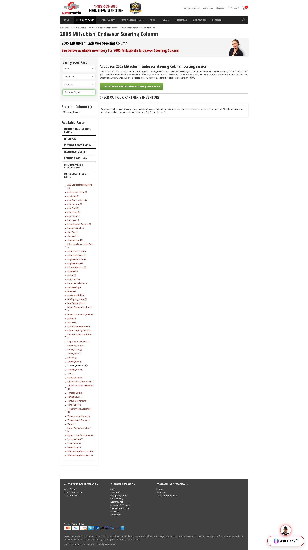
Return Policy (116, 498)
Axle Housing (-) (74, 204)
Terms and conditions (166, 495)
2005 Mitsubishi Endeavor (131, 28)
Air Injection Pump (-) (77, 192)
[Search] (243, 20)
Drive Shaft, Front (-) (76, 251)
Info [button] (164, 20)
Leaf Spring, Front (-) (77, 299)
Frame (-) (71, 275)
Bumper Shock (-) (75, 228)
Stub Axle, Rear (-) (75, 377)
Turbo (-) (71, 424)
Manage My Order (191, 8)
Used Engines (108, 20)
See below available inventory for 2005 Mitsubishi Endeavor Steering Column (120, 50)
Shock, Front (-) (74, 349)
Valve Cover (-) (74, 443)
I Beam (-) (71, 291)
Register (220, 8)
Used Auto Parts (85, 20)
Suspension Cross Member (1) (80, 387)
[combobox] (79, 68)
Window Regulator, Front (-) (80, 451)
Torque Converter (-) (77, 401)
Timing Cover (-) (75, 397)
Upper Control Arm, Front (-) (79, 430)
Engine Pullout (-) (75, 263)
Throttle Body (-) (75, 393)
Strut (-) (71, 373)
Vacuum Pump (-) (75, 439)
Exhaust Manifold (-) (76, 267)
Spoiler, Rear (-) (74, 361)
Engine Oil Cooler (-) (76, 259)
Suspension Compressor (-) (80, 381)
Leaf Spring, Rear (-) (76, 303)
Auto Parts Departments (80, 484)
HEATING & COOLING (75, 158)
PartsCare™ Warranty (120, 505)
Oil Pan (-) (71, 322)
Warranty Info (116, 502)
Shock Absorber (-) (76, 345)
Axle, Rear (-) (73, 216)
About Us (160, 492)
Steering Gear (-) (75, 369)
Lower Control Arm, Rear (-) (80, 314)
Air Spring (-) (73, 196)
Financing (181, 20)
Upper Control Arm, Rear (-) (80, 435)
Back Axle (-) (73, 220)
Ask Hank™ (115, 492)
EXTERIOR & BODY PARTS (77, 145)
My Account (233, 8)
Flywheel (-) (72, 271)
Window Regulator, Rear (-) (80, 455)
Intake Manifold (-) (75, 295)
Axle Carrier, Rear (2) (77, 200)
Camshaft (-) (73, 236)
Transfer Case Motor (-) (78, 416)
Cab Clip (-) (72, 232)
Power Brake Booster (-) (78, 326)
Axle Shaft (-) (73, 208)
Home (66, 20)
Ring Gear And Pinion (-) (78, 341)
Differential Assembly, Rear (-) (80, 246)
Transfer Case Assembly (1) (79, 410)
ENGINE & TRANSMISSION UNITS (77, 131)
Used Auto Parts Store (83, 28)
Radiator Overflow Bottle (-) (79, 336)
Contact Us (208, 8)
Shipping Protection (119, 508)
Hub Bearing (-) (74, 287)
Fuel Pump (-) (73, 279)
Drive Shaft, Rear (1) (76, 255)
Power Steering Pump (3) (79, 330)
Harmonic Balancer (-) (77, 283)
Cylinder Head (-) (75, 240)
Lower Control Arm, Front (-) (79, 309)
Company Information (171, 484)
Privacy (159, 489)
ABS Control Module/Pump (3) (80, 186)
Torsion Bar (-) (74, 405)
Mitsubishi (98, 28)
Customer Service (121, 484)
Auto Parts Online (66, 28)
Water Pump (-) (74, 447)
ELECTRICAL (70, 138)
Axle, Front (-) (73, 212)
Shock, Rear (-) (74, 353)
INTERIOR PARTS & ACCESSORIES (73, 166)
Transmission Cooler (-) (78, 420)
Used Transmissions (132, 20)
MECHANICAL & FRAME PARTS (76, 175)
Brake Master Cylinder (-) (79, 224)
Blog (152, 20)
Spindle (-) (72, 357)
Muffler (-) (71, 318)
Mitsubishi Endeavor (112, 28)
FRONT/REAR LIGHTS (74, 151)
